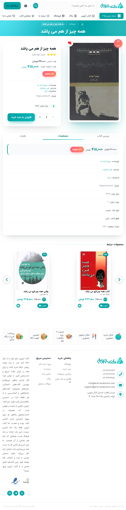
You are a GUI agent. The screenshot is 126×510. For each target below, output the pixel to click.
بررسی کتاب (103, 136)
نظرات (23, 136)
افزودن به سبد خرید (21, 117)
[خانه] (82, 24)
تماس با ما (46, 373)
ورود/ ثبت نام (45, 364)
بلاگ (49, 378)
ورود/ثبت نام (12, 5)
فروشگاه (72, 24)
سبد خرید (67, 369)
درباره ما (47, 369)
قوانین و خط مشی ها (63, 380)
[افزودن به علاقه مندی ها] (69, 43)
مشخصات (63, 136)
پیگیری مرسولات (64, 373)
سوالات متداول (44, 383)
